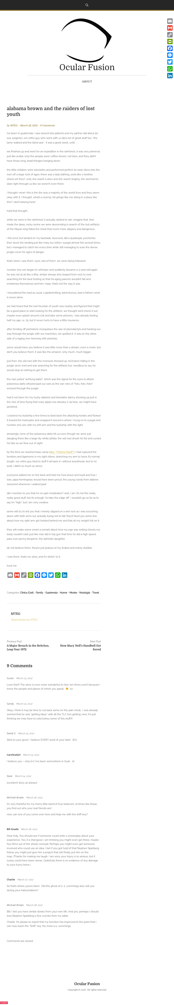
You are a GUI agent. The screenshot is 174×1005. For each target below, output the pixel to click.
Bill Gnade (13, 829)
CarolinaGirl (14, 754)
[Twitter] (170, 62)
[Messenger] (170, 55)
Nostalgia (84, 592)
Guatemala (51, 592)
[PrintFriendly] (170, 41)
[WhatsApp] (170, 68)
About (87, 81)
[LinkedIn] (170, 75)
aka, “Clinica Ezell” (62, 452)
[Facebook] (170, 48)
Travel (95, 592)
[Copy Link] (170, 34)
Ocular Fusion (87, 67)
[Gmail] (170, 28)
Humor (63, 592)
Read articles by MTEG (24, 619)
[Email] (170, 21)
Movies (73, 592)
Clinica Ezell (27, 592)
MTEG (14, 125)
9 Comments (47, 125)
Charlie (11, 879)
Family (39, 592)
